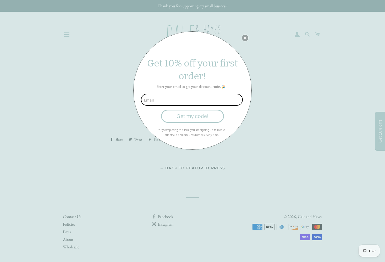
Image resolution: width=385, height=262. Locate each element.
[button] (245, 38)
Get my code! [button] (192, 116)
